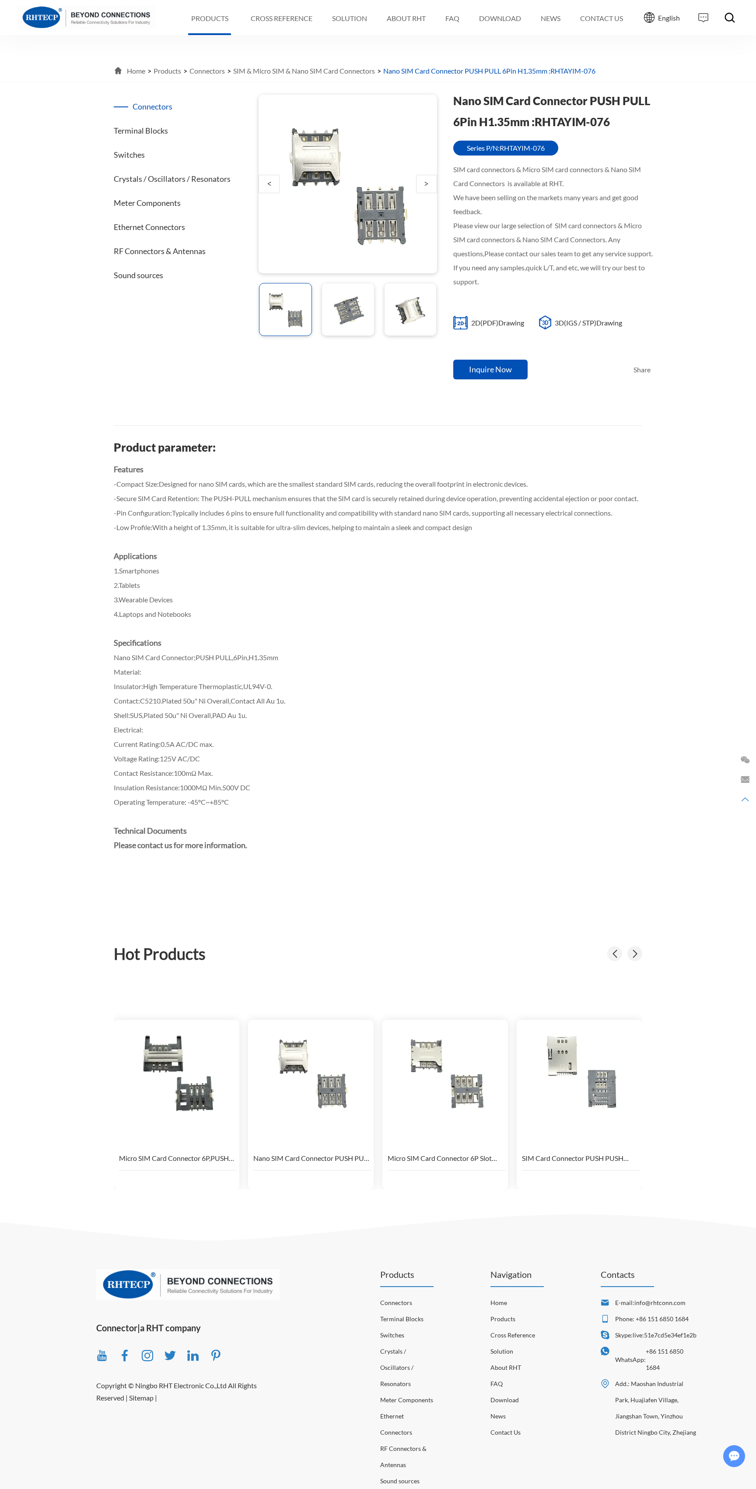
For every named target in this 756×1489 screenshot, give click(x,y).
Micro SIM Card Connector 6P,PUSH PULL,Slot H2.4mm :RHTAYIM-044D (174, 1158)
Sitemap (141, 1398)
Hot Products (160, 953)
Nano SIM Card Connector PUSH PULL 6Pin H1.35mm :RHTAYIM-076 (312, 1158)
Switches (392, 1335)
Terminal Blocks (402, 1319)
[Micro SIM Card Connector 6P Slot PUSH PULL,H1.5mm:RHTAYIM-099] (447, 1072)
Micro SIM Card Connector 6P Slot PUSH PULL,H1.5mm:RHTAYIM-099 (443, 1158)
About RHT (505, 1367)
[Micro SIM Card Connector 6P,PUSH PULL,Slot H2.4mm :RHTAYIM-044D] (178, 1072)
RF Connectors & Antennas (403, 1456)
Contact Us (505, 1432)
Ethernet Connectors (396, 1424)
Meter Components (406, 1400)
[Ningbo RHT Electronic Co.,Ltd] (86, 17)
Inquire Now (490, 369)
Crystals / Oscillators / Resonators (396, 1367)
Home (136, 71)
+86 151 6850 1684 (664, 1359)
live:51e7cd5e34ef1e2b (664, 1335)
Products (167, 71)
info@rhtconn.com (660, 1302)
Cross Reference (512, 1335)
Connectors (207, 71)
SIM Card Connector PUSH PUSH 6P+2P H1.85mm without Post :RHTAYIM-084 (572, 1158)
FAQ (496, 1383)
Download (504, 1400)
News (498, 1416)
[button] (634, 953)
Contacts (618, 1274)
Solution (501, 1351)
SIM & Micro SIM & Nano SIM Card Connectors (304, 71)
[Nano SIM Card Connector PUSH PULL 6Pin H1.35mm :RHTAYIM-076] (312, 1072)
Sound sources (400, 1481)
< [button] (269, 183)
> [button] (426, 183)
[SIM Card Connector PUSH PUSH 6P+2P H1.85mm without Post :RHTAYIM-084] (581, 1072)
